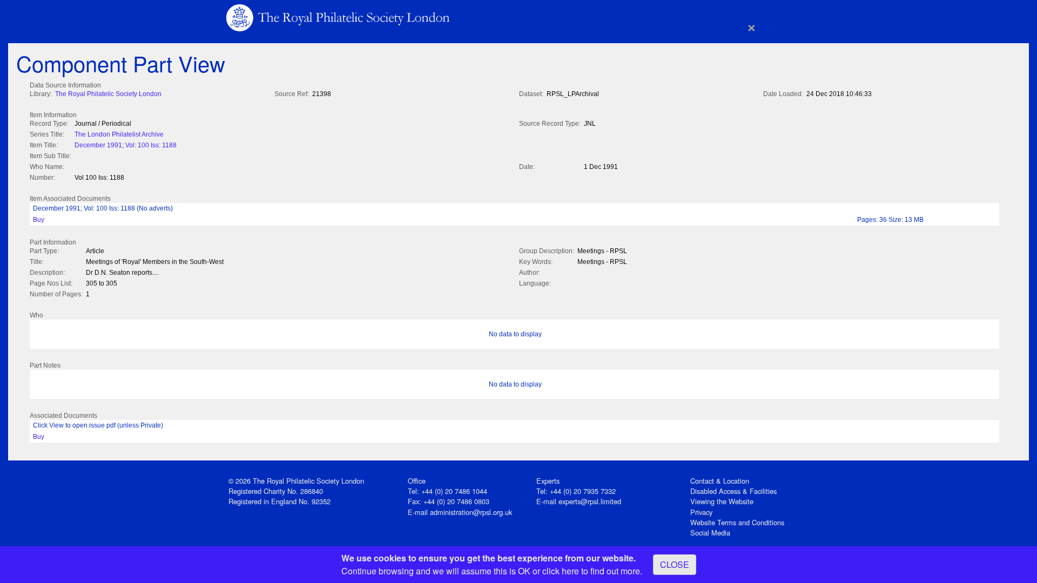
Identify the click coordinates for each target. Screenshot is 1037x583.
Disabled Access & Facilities (733, 491)
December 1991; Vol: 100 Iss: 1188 (126, 145)
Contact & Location (719, 481)
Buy (38, 219)
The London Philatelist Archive (119, 134)
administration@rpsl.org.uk (471, 512)
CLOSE (674, 564)
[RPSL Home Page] (339, 17)
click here (560, 571)
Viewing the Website (721, 501)
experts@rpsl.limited (589, 501)
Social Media (710, 532)
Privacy (701, 512)
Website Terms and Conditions (737, 522)
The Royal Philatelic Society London (108, 94)
